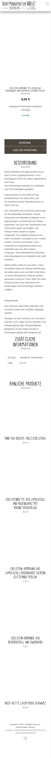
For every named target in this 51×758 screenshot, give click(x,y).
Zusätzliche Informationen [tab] (25, 150)
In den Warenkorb (26, 121)
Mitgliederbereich (29, 733)
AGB (34, 730)
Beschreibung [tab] (25, 142)
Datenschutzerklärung (23, 730)
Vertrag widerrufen (25, 750)
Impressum (10, 730)
